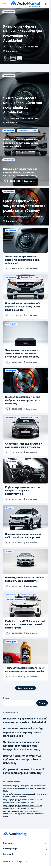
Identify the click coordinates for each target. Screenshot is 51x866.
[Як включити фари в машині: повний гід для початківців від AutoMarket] (25, 99)
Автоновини (9, 12)
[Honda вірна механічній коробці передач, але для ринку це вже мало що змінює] (25, 36)
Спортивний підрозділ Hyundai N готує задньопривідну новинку (23, 771)
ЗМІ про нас (20, 862)
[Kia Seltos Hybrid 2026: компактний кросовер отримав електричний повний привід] (25, 604)
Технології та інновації (27, 12)
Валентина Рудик (10, 786)
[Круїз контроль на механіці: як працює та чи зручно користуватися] (25, 470)
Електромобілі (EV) (28, 595)
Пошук (6, 698)
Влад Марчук (8, 800)
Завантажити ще (26, 688)
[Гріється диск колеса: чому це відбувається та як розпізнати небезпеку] (25, 206)
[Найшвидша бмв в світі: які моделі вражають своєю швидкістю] (25, 561)
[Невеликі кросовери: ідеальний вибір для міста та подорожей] (25, 517)
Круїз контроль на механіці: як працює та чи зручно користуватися (22, 801)
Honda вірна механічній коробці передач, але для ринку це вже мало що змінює (22, 732)
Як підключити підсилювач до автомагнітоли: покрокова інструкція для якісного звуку (22, 745)
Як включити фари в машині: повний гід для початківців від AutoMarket (25, 720)
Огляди (9, 508)
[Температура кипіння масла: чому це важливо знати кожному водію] (25, 651)
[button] (5, 4)
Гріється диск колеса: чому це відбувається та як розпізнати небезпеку (22, 759)
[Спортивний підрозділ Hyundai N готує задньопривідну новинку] (25, 427)
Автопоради (9, 76)
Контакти (7, 862)
